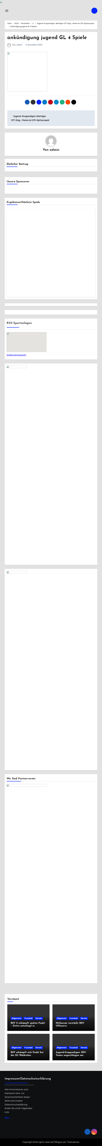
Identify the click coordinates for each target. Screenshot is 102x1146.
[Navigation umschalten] (7, 10)
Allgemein (16, 1018)
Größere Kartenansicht (16, 355)
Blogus (58, 1142)
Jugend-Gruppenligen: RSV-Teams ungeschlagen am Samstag (71, 1055)
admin (19, 45)
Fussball (28, 1018)
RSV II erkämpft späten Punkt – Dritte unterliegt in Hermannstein (28, 1026)
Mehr (7, 1117)
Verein (39, 1018)
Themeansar (73, 1142)
